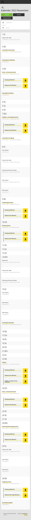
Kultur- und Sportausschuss (9, 72)
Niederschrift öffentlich (10, 85)
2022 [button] (4, 25)
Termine (19, 14)
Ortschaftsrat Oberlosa (8, 93)
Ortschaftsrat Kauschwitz (8, 50)
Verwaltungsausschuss (7, 202)
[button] (25, 80)
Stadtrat (4, 362)
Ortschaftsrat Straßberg (8, 138)
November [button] (9, 22)
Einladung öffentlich (10, 79)
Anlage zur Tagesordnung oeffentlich (11, 381)
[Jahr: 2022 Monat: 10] (3, 22)
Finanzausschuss (6, 225)
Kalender (7, 14)
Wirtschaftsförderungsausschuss (10, 426)
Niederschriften (7, 18)
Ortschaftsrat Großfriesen (8, 60)
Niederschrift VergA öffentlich (12, 494)
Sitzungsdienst (24, 514)
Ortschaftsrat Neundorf (8, 322)
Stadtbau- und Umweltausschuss (10, 117)
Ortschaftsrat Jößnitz (7, 502)
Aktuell (7, 27)
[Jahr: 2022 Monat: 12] (3, 27)
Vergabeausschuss (6, 481)
